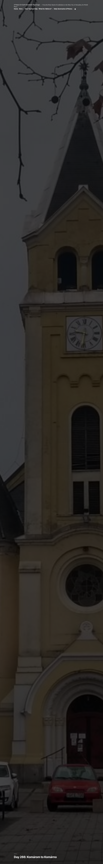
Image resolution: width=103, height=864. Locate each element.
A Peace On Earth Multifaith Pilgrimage (27, 5)
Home (16, 9)
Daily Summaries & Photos (63, 9)
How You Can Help (31, 9)
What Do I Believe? (45, 9)
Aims (21, 9)
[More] (75, 9)
